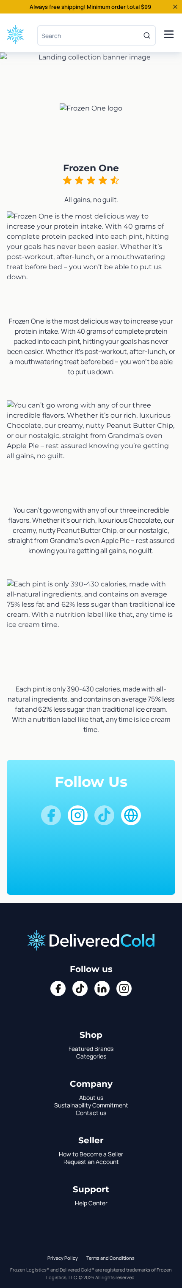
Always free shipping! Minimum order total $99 (90, 7)
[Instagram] (78, 815)
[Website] (131, 815)
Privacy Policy (62, 1258)
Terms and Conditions (110, 1258)
